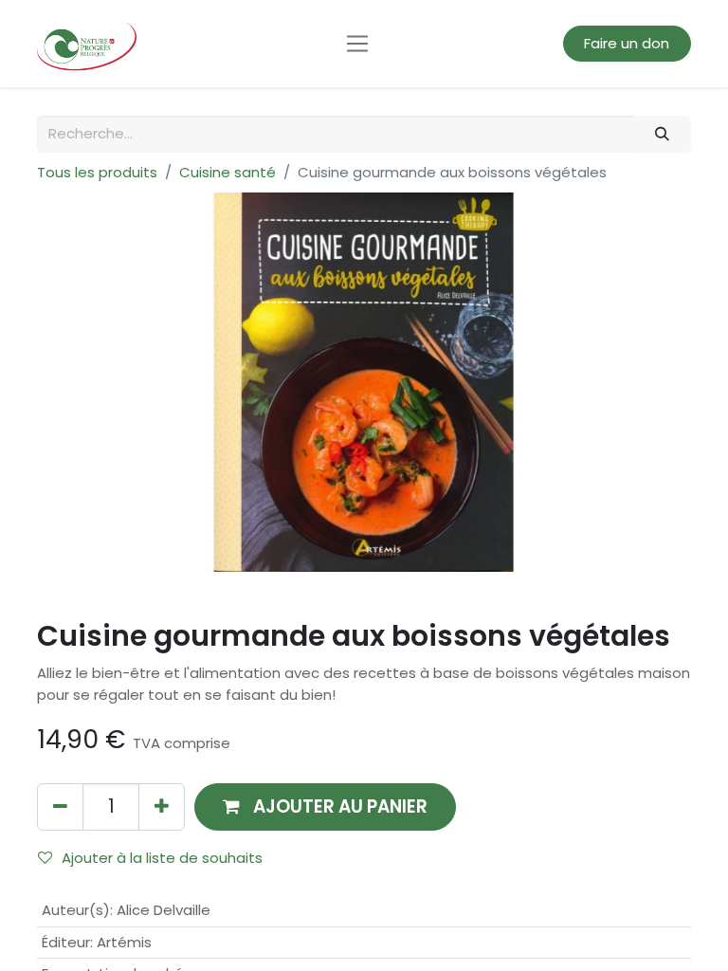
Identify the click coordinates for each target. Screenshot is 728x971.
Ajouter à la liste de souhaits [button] (162, 858)
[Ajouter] (161, 806)
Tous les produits (97, 172)
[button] (325, 806)
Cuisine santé (227, 172)
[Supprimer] (60, 806)
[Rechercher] (662, 134)
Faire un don (626, 43)
